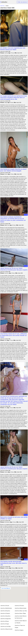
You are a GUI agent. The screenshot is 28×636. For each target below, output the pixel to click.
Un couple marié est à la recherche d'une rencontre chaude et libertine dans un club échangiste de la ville (13, 97)
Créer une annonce (22, 2)
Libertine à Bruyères (5, 610)
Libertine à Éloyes (5, 621)
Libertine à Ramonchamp (20, 608)
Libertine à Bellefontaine (6, 608)
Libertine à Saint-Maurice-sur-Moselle (21, 621)
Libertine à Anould (5, 605)
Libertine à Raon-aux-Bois (21, 610)
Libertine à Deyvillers (5, 616)
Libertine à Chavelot (5, 613)
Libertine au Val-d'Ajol (6, 626)
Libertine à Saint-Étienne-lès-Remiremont (21, 617)
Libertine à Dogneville (6, 618)
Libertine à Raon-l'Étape (20, 613)
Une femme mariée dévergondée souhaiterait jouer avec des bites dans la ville (13, 563)
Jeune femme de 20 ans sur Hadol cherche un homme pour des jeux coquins (13, 467)
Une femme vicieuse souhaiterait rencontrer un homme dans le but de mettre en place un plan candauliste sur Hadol (13, 219)
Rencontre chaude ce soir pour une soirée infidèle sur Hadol (13, 518)
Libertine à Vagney (19, 630)
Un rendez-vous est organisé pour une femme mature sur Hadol (12, 48)
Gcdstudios (3, 2)
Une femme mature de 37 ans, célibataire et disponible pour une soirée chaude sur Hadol (13, 335)
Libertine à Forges (5, 623)
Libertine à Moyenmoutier (6, 629)
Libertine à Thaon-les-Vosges (20, 626)
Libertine (2, 5)
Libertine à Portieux (19, 605)
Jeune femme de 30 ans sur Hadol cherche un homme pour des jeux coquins (13, 269)
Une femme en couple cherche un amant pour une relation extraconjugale (13, 170)
